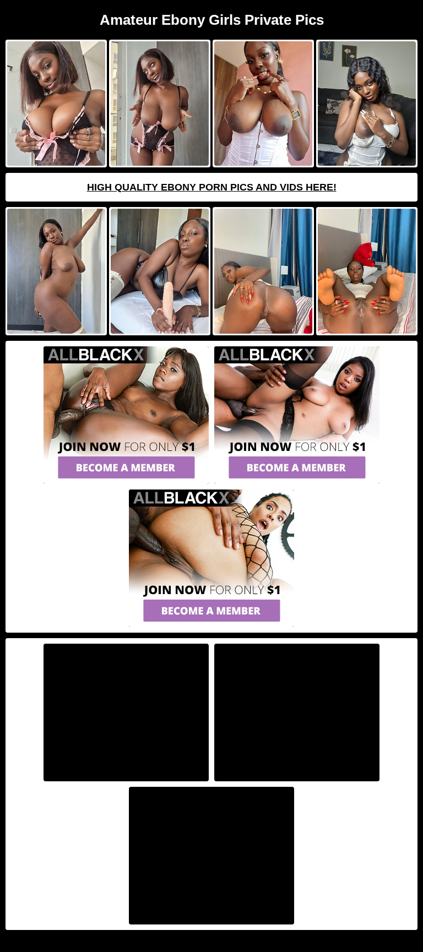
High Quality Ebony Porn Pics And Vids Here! (212, 187)
